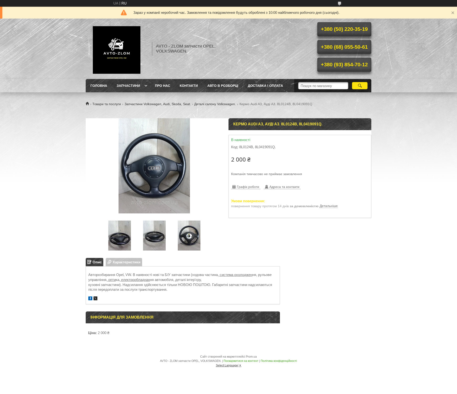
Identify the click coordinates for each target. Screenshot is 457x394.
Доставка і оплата (265, 86)
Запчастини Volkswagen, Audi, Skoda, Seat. (157, 104)
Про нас (162, 86)
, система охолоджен (235, 275)
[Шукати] (360, 85)
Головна (98, 86)
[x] (95, 299)
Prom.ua (251, 356)
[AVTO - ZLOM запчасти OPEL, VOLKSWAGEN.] (117, 49)
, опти (111, 280)
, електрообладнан (134, 280)
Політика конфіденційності (279, 361)
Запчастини (128, 86)
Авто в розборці (222, 86)
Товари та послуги (106, 104)
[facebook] (90, 299)
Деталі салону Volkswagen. (215, 104)
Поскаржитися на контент (241, 361)
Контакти (189, 86)
